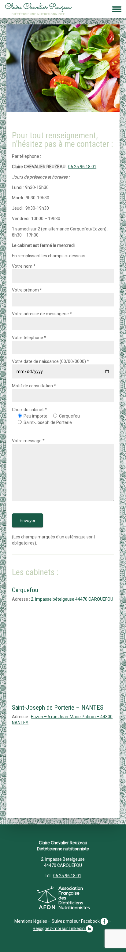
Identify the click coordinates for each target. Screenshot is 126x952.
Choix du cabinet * (29, 409)
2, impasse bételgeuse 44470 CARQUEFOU (72, 599)
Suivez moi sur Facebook (76, 921)
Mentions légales (30, 921)
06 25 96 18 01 (82, 166)
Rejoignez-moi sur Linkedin (59, 928)
